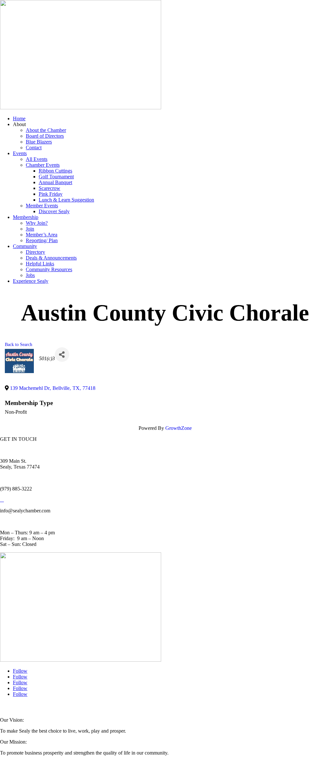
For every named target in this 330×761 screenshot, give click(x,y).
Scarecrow (49, 188)
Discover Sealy (54, 211)
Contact (34, 147)
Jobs (30, 275)
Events (20, 153)
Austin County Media (79, 707)
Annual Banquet (55, 182)
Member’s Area (41, 234)
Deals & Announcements (51, 258)
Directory (35, 252)
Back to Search (18, 344)
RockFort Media (128, 707)
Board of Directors (45, 136)
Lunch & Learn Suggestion (66, 200)
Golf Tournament (56, 176)
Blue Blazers (39, 141)
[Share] (62, 354)
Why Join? (37, 223)
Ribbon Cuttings (55, 170)
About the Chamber (46, 130)
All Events (36, 159)
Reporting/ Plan (42, 240)
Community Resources (49, 269)
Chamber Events (43, 165)
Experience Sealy (30, 281)
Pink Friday (51, 194)
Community (25, 246)
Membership (25, 217)
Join (30, 229)
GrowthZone (178, 428)
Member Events (42, 205)
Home (19, 118)
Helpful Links (40, 263)
